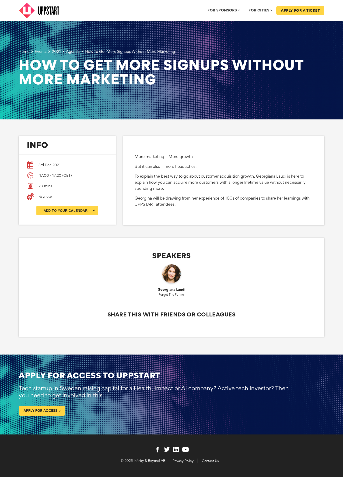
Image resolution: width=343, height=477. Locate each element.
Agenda (73, 51)
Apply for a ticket (300, 10)
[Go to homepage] (54, 10)
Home (24, 51)
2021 (56, 51)
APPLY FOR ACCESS (40, 410)
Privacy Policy (183, 461)
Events (40, 51)
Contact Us (210, 461)
